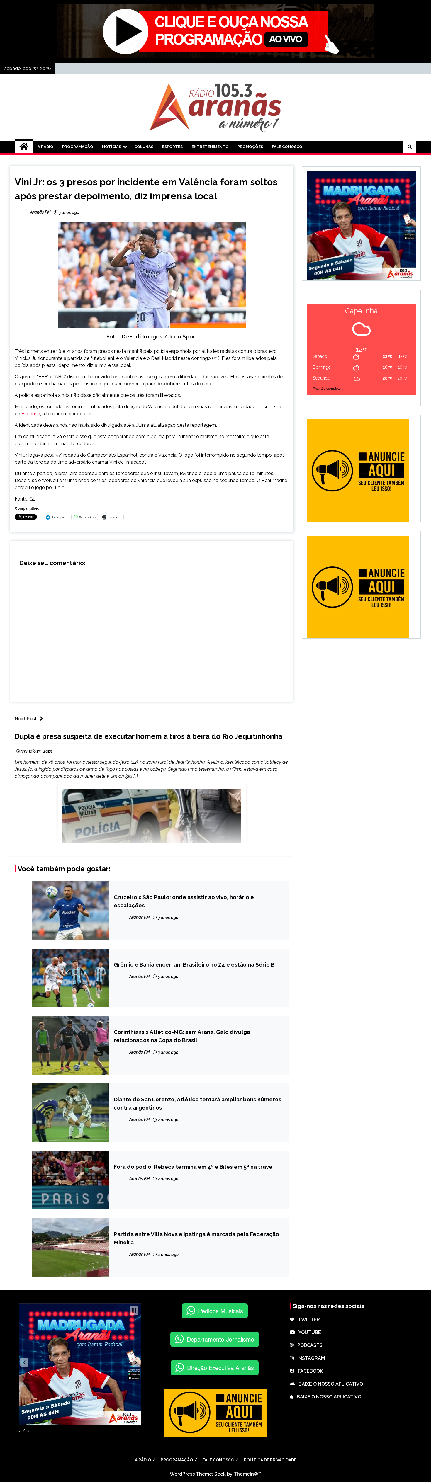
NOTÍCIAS (111, 146)
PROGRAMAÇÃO (77, 146)
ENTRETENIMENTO (210, 146)
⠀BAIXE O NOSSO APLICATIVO (329, 1384)
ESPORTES (172, 146)
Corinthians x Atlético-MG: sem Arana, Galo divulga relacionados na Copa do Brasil (182, 1036)
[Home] (24, 147)
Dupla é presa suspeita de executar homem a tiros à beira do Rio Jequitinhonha (148, 736)
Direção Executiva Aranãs (220, 1367)
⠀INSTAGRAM (309, 1358)
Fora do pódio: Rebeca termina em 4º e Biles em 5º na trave (193, 1166)
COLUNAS (143, 146)
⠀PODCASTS (308, 1345)
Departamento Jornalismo (220, 1339)
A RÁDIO (45, 146)
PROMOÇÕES (250, 146)
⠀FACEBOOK (308, 1371)
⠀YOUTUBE (308, 1332)
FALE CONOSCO (287, 146)
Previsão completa (327, 389)
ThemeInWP (248, 1474)
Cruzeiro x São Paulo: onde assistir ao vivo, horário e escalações (184, 901)
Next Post (26, 719)
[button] (24, 1362)
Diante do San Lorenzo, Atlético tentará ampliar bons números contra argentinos (197, 1103)
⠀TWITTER (307, 1319)
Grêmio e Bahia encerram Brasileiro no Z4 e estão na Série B (194, 964)
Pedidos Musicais (220, 1310)
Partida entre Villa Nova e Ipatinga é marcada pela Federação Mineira (196, 1238)
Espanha (30, 413)
